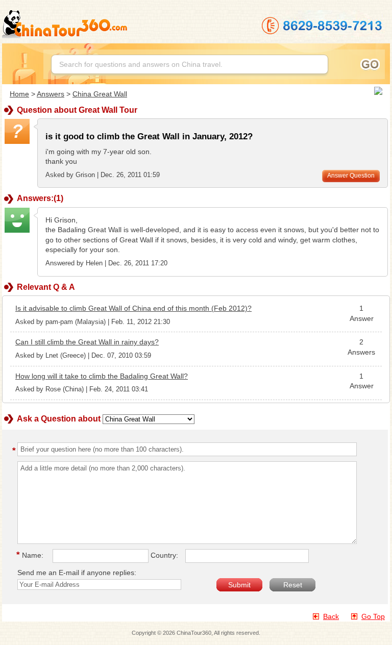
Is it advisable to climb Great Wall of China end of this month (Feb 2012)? (133, 308)
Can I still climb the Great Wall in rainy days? (87, 342)
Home (19, 94)
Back (331, 616)
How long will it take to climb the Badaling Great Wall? (101, 376)
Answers (50, 94)
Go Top (373, 616)
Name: (31, 555)
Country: (164, 555)
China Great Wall (99, 94)
